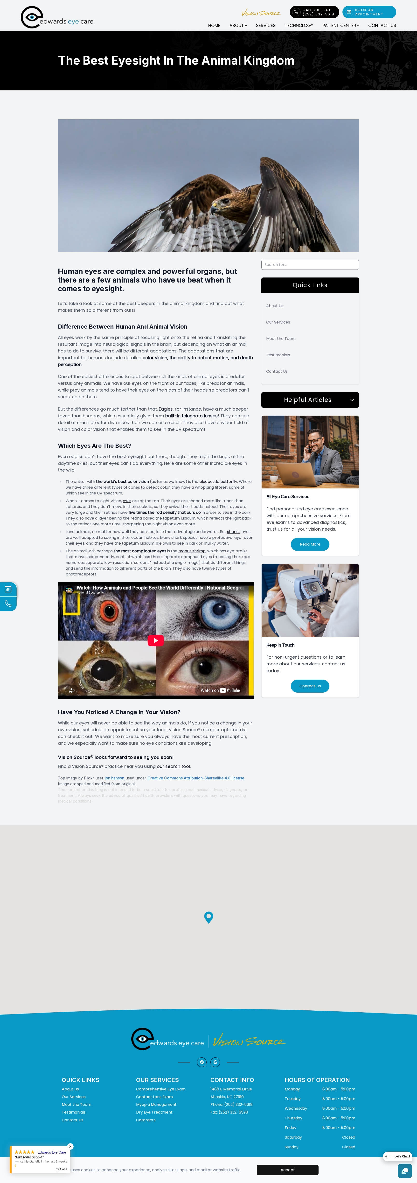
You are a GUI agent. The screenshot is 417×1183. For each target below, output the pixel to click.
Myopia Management (156, 1104)
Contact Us (382, 25)
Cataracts (146, 1120)
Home (214, 25)
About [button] (236, 25)
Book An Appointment (369, 12)
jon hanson (114, 778)
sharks (233, 531)
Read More (310, 544)
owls (127, 501)
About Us (274, 306)
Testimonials (278, 355)
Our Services (278, 322)
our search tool (173, 766)
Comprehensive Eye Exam (161, 1089)
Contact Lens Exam (154, 1097)
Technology (299, 25)
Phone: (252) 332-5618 (231, 1104)
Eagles (166, 409)
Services (266, 25)
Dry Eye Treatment (154, 1112)
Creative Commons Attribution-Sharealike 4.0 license (195, 778)
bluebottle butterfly (218, 481)
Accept (288, 1170)
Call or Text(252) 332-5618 (318, 12)
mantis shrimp (192, 551)
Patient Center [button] (339, 25)
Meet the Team (281, 338)
